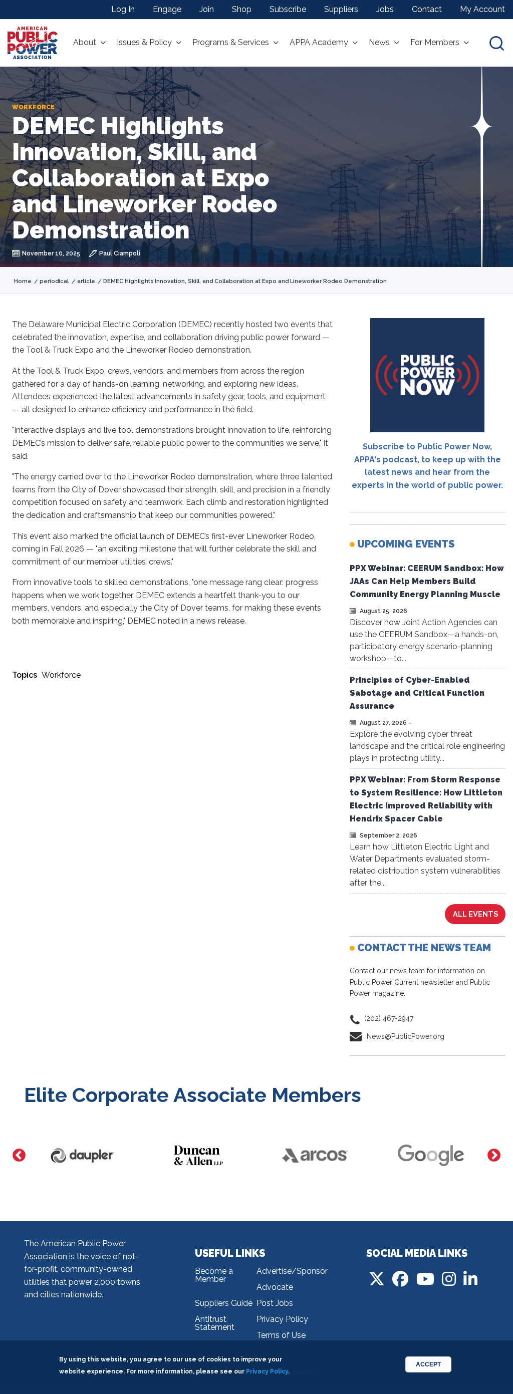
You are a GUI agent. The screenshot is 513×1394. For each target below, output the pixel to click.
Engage (167, 9)
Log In (123, 9)
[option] (82, 1155)
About (84, 43)
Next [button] (493, 1155)
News (379, 43)
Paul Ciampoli (119, 253)
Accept (428, 1364)
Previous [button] (19, 1155)
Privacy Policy (282, 1319)
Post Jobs (274, 1303)
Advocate (274, 1287)
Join (206, 9)
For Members (434, 43)
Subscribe (288, 9)
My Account (482, 9)
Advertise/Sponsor (287, 1271)
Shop (241, 9)
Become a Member (214, 1275)
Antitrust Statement (214, 1323)
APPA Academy (319, 43)
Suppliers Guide (223, 1303)
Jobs (385, 9)
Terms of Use (281, 1335)
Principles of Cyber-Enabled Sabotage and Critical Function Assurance (417, 693)
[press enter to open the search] (496, 43)
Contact (427, 9)
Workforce (61, 675)
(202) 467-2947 (388, 1018)
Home (23, 281)
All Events (475, 914)
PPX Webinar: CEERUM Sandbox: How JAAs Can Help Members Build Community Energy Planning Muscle (427, 581)
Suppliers (341, 9)
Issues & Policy (144, 43)
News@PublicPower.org (405, 1036)
